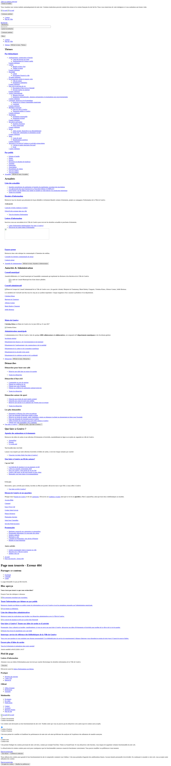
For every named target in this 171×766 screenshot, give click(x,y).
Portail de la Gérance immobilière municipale (27, 102)
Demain (11, 442)
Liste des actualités (12, 183)
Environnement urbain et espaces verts (21, 79)
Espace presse (10, 249)
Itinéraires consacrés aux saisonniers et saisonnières (25, 531)
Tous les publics (14, 170)
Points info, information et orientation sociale (27, 132)
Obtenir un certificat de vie (17, 384)
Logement (16, 104)
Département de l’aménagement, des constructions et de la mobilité (25, 345)
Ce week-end (13, 444)
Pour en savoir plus (7, 751)
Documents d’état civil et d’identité (23, 88)
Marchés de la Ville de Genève (18, 552)
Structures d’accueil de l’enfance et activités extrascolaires (27, 143)
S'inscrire (4, 665)
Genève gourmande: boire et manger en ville (22, 550)
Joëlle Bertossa (9, 309)
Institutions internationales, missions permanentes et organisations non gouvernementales (40, 97)
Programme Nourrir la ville (21, 75)
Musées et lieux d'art (19, 66)
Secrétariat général (10, 338)
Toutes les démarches (15, 375)
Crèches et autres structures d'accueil (24, 145)
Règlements (8, 690)
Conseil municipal (12, 272)
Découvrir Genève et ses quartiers (18, 493)
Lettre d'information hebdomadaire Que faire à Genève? (26, 225)
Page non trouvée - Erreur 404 (14, 558)
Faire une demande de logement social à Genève (24, 419)
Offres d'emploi (9, 688)
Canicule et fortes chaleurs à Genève (16, 208)
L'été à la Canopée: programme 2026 (20, 469)
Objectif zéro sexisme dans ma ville (16, 211)
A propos (7, 708)
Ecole (14, 147)
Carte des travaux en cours (21, 59)
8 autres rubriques (14, 91)
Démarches (8, 359)
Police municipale (18, 125)
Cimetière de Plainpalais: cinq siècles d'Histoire (23, 538)
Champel (7, 503)
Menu (3, 36)
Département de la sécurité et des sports (17, 352)
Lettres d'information (13, 218)
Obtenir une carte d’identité (17, 386)
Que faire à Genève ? (11, 424)
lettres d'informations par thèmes (24, 669)
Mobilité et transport (15, 107)
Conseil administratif (13, 286)
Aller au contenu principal (9, 1)
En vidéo (7, 701)
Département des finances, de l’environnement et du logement (24, 342)
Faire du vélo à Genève (20, 109)
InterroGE (8, 680)
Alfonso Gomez (10, 303)
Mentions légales (10, 710)
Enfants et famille (14, 156)
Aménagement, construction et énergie (21, 57)
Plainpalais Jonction (11, 517)
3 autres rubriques (14, 99)
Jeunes (11, 158)
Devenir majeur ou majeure (21, 90)
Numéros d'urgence (19, 124)
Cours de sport (17, 138)
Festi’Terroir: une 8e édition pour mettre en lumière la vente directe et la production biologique (38, 190)
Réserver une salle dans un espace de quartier (23, 371)
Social (11, 129)
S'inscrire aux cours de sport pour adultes (21, 401)
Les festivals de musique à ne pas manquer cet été (24, 467)
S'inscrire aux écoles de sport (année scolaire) (23, 399)
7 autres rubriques (14, 149)
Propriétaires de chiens (16, 169)
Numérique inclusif (19, 118)
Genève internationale (15, 93)
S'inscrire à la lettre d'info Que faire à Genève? (23, 455)
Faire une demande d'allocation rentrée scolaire (23, 415)
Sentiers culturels (14, 535)
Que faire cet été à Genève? (17, 489)
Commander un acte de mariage (18, 382)
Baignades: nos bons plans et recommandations (23, 474)
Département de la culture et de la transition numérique (22, 348)
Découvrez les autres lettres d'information (21, 227)
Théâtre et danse (18, 68)
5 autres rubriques (14, 106)
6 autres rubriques (14, 63)
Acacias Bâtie (9, 500)
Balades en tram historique (17, 540)
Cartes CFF (8, 678)
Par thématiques (11, 54)
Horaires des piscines (11, 676)
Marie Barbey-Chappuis (12, 306)
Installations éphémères (20, 82)
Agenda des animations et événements (20, 433)
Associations (13, 167)
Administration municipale (16, 331)
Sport (10, 136)
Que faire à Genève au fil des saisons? (20, 459)
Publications (8, 703)
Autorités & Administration (13, 263)
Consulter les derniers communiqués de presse (19, 257)
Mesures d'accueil (18, 95)
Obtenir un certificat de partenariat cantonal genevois (25, 388)
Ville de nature (17, 81)
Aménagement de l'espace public (23, 61)
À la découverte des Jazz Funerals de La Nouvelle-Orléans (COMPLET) (31, 189)
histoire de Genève (20, 497)
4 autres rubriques (14, 120)
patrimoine (35, 497)
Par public (9, 152)
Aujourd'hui (12, 440)
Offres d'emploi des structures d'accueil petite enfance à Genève (28, 421)
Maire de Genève (11, 320)
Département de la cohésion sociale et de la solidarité (21, 355)
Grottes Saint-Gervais (11, 510)
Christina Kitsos (10, 296)
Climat (15, 74)
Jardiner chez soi (14, 553)
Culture (11, 65)
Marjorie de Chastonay (12, 299)
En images (8, 699)
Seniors (11, 160)
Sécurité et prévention (15, 122)
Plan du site (8, 711)
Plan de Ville (9, 19)
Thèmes (7, 45)
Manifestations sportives (20, 140)
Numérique (12, 115)
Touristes (11, 163)
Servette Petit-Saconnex (12, 524)
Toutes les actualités (15, 192)
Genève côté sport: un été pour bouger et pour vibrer (25, 472)
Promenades (10, 528)
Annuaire (8, 691)
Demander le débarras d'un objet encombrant (23, 413)
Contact (7, 17)
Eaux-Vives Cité (10, 507)
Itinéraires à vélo (14, 537)
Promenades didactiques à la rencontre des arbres (24, 533)
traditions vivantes (54, 497)
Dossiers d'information (14, 196)
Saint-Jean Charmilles (11, 520)
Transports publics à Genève (21, 111)
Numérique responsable (20, 116)
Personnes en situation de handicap (19, 162)
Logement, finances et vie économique (21, 100)
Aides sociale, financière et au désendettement (27, 131)
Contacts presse (9, 260)
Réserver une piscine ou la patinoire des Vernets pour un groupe (28, 402)
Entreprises (12, 165)
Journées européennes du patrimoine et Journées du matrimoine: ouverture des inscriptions (37, 187)
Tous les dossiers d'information (18, 214)
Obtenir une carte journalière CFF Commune (23, 422)
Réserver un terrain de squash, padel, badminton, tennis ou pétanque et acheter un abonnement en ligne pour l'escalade (45, 417)
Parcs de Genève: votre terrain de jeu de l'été (22, 470)
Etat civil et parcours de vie (17, 86)
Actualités (8, 174)
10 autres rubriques (15, 77)
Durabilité (12, 72)
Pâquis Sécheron (10, 513)
